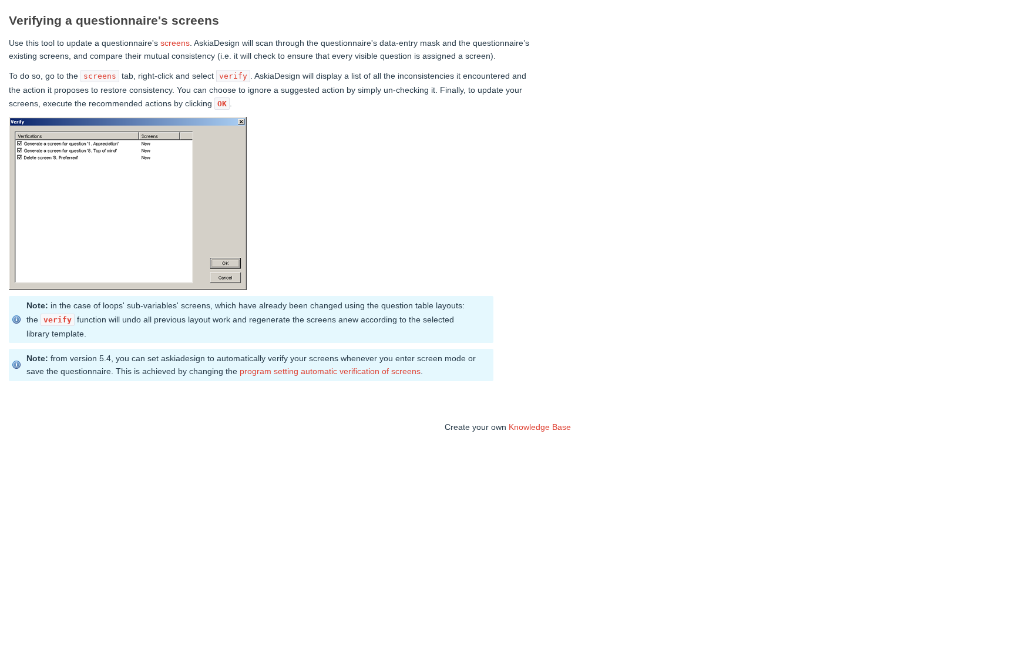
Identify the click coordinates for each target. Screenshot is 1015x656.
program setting (269, 371)
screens (175, 43)
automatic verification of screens (361, 371)
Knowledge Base (540, 427)
